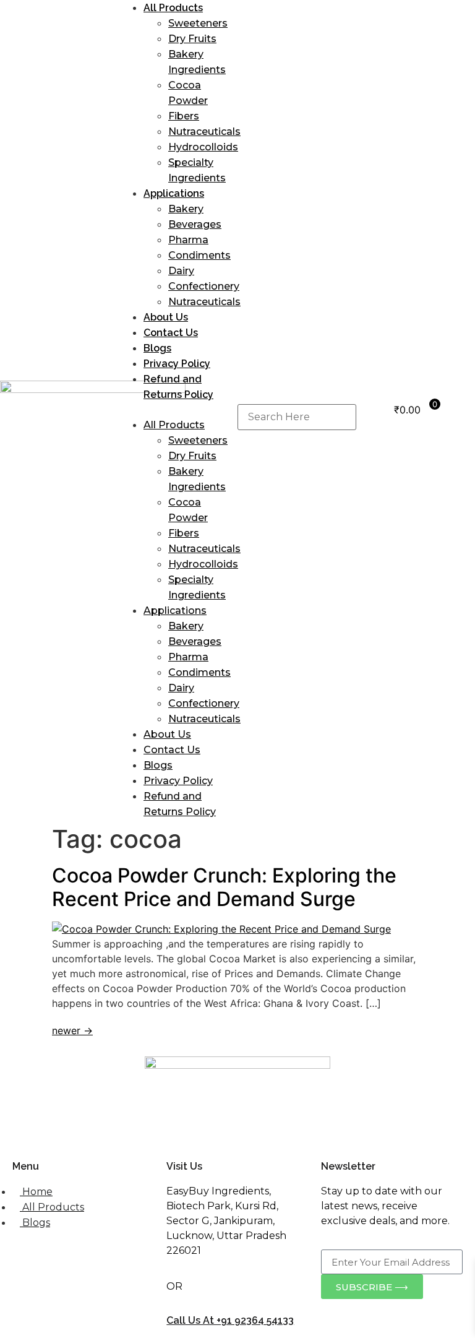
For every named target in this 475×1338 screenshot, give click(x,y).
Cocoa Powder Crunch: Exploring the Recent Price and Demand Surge (224, 887)
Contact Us (170, 333)
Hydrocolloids (203, 147)
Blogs (157, 348)
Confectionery (203, 286)
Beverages (194, 224)
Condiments (199, 255)
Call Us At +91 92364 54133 (230, 1320)
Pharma (188, 240)
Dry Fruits (192, 39)
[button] (178, 409)
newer (72, 1030)
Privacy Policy (176, 363)
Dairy (181, 271)
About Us (165, 317)
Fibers (183, 116)
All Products (173, 8)
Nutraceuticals (204, 131)
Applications (173, 193)
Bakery (185, 209)
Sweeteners (198, 23)
